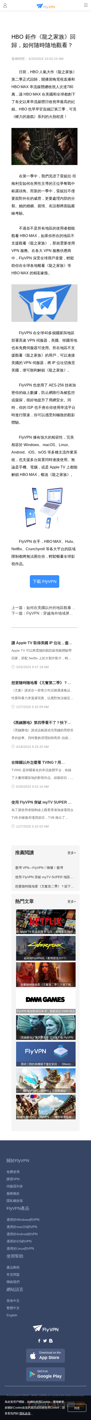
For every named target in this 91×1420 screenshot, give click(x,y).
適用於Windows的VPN (23, 1219)
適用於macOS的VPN (22, 1227)
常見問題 (13, 1274)
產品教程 (13, 1267)
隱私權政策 (15, 1201)
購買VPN (13, 1179)
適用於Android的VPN (22, 1234)
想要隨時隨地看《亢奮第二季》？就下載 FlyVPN (50, 886)
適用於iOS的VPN (19, 1241)
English (12, 1315)
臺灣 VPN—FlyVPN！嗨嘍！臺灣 (39, 868)
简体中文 (13, 1301)
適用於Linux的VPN (20, 1248)
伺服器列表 (15, 1186)
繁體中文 (13, 1308)
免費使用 (13, 1172)
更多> (71, 853)
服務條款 (13, 1193)
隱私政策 (25, 1413)
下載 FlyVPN (44, 581)
